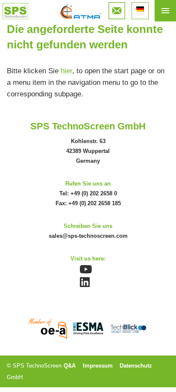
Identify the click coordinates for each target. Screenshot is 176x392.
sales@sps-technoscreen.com (88, 236)
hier (66, 71)
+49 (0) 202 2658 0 (93, 193)
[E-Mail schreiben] (117, 8)
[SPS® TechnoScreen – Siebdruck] (15, 11)
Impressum (98, 365)
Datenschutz (136, 365)
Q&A (70, 365)
